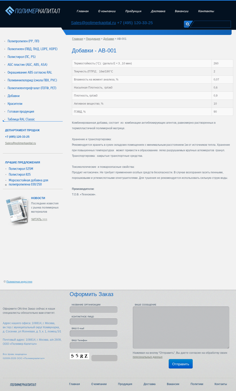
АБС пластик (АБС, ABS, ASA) (27, 65)
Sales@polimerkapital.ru (93, 23)
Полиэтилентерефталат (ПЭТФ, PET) (32, 88)
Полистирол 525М (21, 169)
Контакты (206, 11)
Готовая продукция (21, 111)
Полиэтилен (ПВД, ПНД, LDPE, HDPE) (32, 49)
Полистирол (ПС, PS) (21, 57)
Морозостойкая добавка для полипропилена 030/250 (28, 182)
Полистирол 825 (20, 174)
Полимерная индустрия (19, 281)
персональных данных (147, 357)
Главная (82, 11)
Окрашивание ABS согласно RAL (30, 72)
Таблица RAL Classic (21, 119)
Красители (15, 104)
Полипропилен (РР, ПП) (23, 41)
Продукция (133, 11)
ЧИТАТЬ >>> (39, 219)
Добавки (14, 96)
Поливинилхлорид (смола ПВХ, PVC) (32, 80)
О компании (107, 11)
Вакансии (182, 11)
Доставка (158, 11)
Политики (197, 384)
